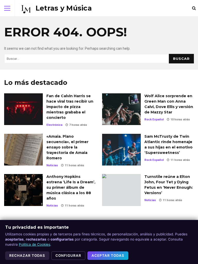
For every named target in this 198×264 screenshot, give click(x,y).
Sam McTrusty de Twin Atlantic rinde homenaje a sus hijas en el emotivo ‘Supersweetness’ (121, 150)
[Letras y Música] (55, 8)
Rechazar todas (27, 255)
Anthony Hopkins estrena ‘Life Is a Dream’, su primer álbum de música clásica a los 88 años (23, 190)
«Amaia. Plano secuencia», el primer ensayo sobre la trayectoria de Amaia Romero (23, 150)
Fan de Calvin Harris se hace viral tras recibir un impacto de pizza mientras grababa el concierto (23, 109)
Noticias (52, 165)
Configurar (68, 255)
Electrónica (54, 125)
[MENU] (7, 8)
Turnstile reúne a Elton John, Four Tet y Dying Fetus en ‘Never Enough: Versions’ (121, 190)
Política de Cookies (34, 244)
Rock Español (154, 119)
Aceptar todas (108, 255)
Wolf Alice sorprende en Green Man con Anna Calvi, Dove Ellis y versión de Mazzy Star (121, 109)
